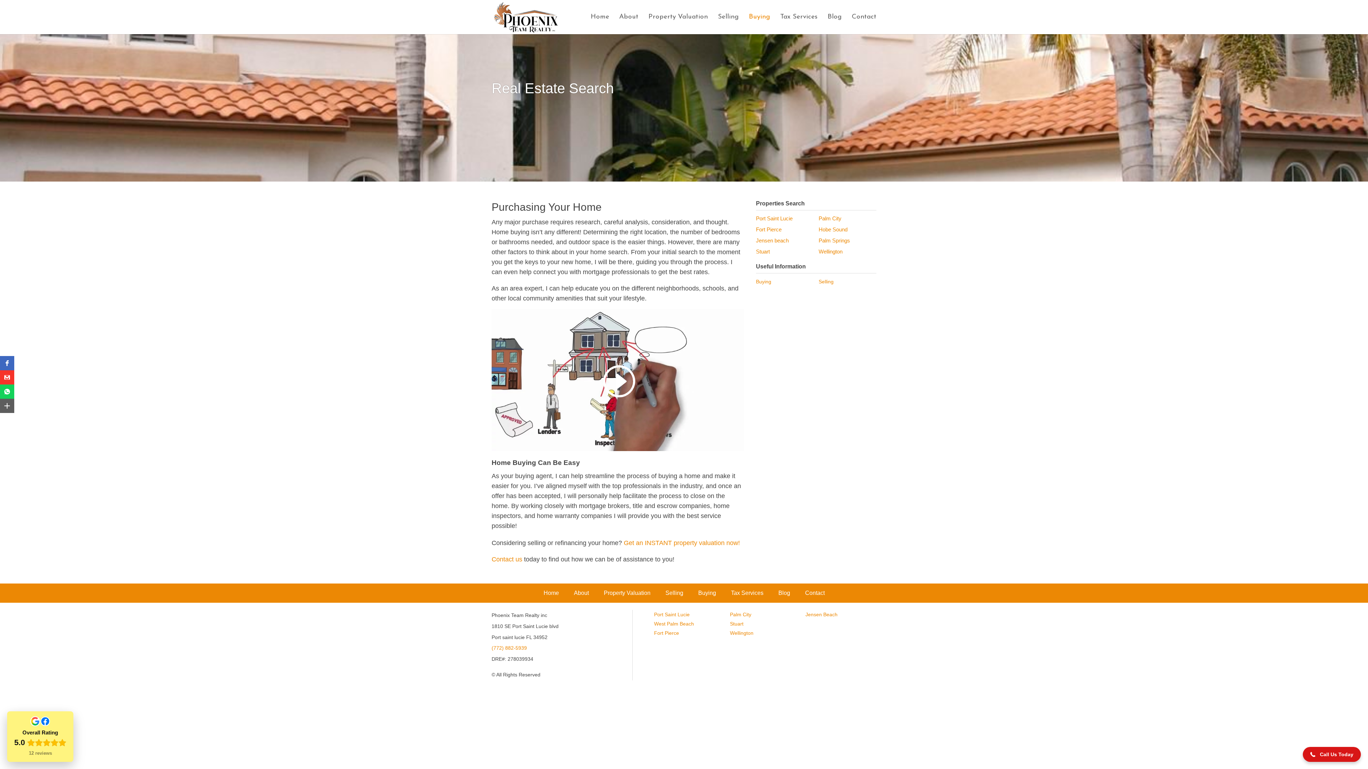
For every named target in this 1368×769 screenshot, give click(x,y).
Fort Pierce (769, 229)
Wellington (831, 252)
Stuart (763, 252)
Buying (759, 17)
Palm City (830, 218)
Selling (728, 17)
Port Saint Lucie (774, 218)
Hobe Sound (833, 229)
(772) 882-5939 (509, 648)
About (628, 17)
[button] (7, 363)
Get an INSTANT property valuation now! (682, 542)
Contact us (507, 559)
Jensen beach (772, 240)
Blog (835, 17)
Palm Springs (834, 240)
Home (600, 17)
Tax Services (799, 17)
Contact (864, 17)
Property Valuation (678, 17)
